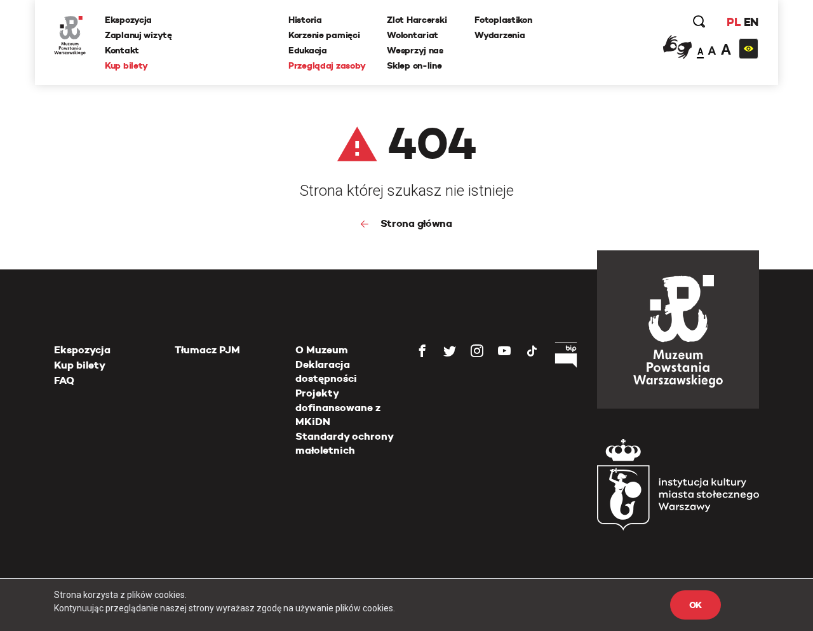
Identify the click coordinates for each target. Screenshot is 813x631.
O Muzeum (321, 349)
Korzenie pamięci (324, 35)
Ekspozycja (128, 19)
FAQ (64, 380)
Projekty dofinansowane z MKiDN (337, 407)
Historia (305, 19)
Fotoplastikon (503, 19)
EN (751, 22)
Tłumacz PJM (207, 349)
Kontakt (122, 50)
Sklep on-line (414, 65)
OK (695, 605)
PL (734, 22)
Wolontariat (412, 35)
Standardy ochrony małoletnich (344, 443)
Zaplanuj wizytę (138, 35)
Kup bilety (126, 65)
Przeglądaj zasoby (326, 65)
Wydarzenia (499, 35)
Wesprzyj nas (415, 50)
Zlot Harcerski (417, 19)
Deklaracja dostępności (326, 371)
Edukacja (307, 50)
